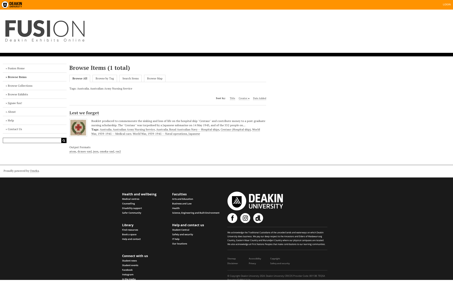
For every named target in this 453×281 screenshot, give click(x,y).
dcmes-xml (85, 151)
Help (11, 120)
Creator (243, 98)
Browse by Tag (105, 78)
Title (232, 98)
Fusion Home (16, 68)
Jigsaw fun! (15, 103)
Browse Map (154, 78)
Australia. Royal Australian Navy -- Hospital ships (187, 129)
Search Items (130, 78)
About (12, 112)
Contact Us (15, 129)
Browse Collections (20, 86)
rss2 (118, 151)
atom (72, 151)
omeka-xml (107, 151)
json (95, 151)
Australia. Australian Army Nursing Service (127, 129)
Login (447, 4)
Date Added (259, 98)
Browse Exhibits (18, 94)
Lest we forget (84, 113)
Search (64, 140)
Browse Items (17, 77)
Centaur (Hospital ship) (236, 129)
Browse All (79, 78)
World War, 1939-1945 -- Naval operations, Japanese (166, 134)
